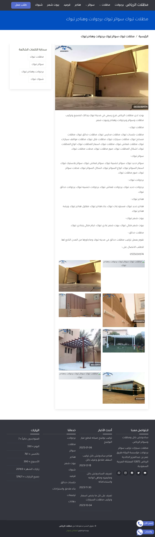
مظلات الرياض (137, 5)
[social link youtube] (145, 473)
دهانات (72, 501)
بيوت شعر (53, 5)
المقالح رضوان (72, 531)
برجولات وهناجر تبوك (32, 72)
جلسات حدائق (68, 482)
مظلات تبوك (37, 57)
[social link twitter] (138, 473)
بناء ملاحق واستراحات (64, 489)
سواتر (72, 451)
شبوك (39, 5)
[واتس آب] (119, 473)
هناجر (78, 5)
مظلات (72, 444)
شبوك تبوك (37, 79)
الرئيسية (143, 36)
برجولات (119, 5)
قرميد (67, 5)
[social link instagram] (125, 473)
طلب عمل (21, 5)
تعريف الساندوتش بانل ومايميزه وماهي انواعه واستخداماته (99, 478)
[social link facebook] (132, 473)
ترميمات (71, 495)
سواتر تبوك (38, 64)
